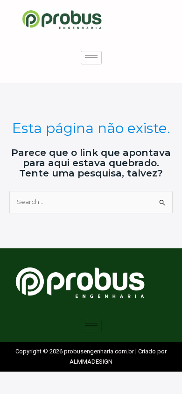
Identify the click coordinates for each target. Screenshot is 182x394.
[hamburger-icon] (91, 57)
